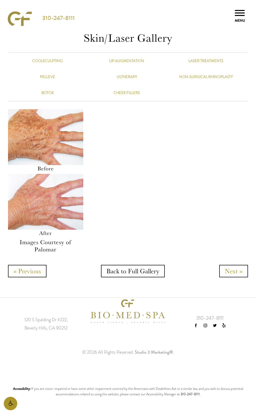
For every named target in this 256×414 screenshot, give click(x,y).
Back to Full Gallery (132, 271)
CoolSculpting (47, 61)
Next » (233, 271)
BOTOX (48, 93)
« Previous (27, 271)
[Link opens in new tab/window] (196, 325)
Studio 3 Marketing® (154, 352)
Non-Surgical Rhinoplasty (206, 77)
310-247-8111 (58, 18)
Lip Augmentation (126, 61)
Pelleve (47, 77)
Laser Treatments (205, 61)
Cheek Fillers (127, 93)
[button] (10, 403)
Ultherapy (127, 77)
